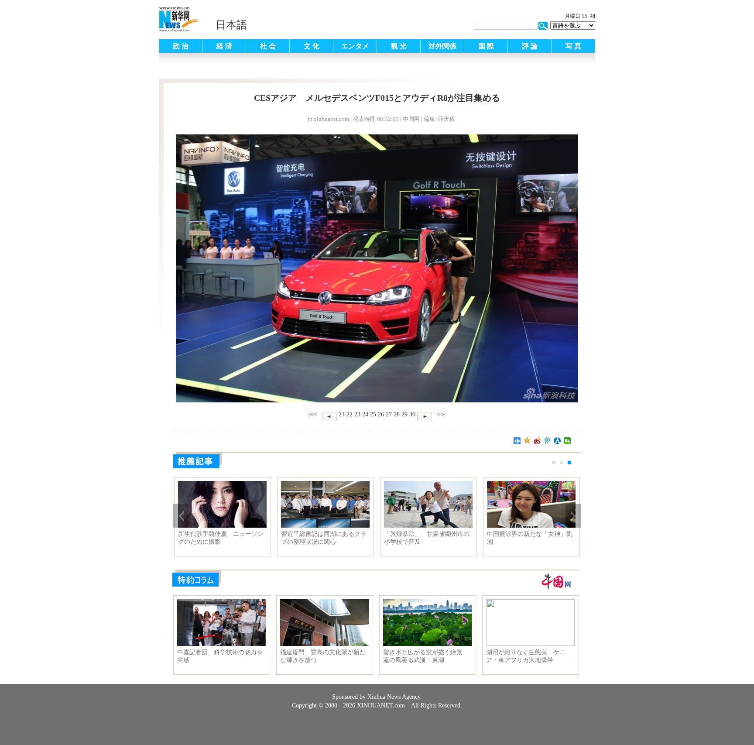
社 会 (268, 46)
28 (397, 414)
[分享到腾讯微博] (547, 440)
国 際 (486, 46)
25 (373, 414)
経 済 (224, 46)
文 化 (311, 46)
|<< (312, 414)
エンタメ (355, 46)
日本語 (231, 25)
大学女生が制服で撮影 (208, 534)
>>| (440, 414)
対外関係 (442, 46)
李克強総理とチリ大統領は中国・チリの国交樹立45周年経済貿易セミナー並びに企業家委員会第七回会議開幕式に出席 (324, 538)
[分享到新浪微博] (537, 440)
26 (381, 414)
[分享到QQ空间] (527, 440)
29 (404, 414)
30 (412, 414)
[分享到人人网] (557, 440)
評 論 (530, 46)
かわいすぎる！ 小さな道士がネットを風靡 (529, 538)
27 (389, 414)
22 (349, 414)
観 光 (399, 46)
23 (357, 414)
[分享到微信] (567, 440)
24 (365, 414)
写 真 (573, 46)
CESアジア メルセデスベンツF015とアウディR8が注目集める (427, 538)
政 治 (180, 46)
